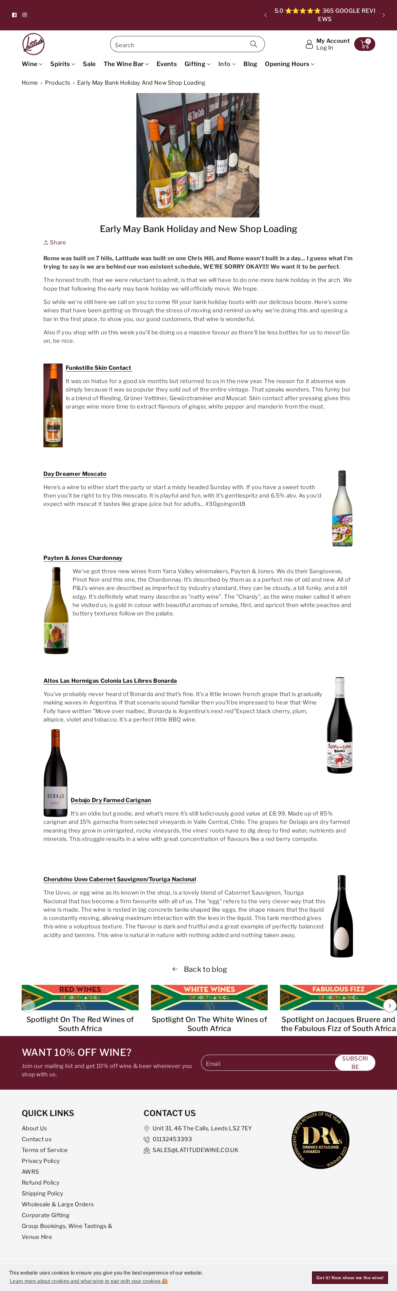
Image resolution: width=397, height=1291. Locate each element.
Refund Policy (41, 1182)
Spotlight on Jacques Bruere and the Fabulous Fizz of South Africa (338, 1024)
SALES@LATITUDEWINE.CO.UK (196, 1149)
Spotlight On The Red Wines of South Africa (80, 1024)
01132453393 (172, 1139)
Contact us (36, 1139)
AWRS (30, 1171)
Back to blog (204, 969)
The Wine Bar (124, 64)
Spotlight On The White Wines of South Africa (209, 1024)
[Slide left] (28, 1005)
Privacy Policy (41, 1160)
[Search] (253, 44)
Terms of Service (45, 1149)
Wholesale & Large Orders (58, 1204)
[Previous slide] (265, 15)
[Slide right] (390, 1005)
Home (30, 82)
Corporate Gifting (45, 1215)
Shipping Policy (43, 1193)
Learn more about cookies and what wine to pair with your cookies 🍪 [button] (89, 1281)
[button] (365, 44)
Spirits (60, 64)
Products (57, 82)
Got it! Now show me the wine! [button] (350, 1277)
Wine (29, 64)
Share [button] (58, 242)
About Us (34, 1128)
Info (224, 64)
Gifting (195, 64)
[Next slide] (384, 15)
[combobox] (187, 44)
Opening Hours (287, 64)
